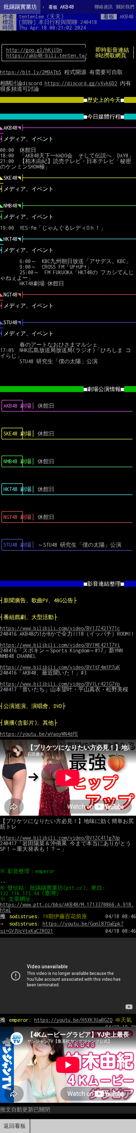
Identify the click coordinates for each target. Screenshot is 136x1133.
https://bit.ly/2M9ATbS (30, 72)
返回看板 (14, 1126)
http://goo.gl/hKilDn (34, 50)
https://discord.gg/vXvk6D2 (81, 83)
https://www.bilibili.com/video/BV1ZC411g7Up (60, 838)
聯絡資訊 (104, 7)
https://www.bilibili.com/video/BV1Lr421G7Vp (60, 684)
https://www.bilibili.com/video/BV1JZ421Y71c (60, 628)
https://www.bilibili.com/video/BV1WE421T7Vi (60, 645)
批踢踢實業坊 (20, 7)
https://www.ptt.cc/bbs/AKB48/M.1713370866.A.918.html (67, 907)
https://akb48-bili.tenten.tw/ (46, 55)
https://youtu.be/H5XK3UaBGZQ (73, 1020)
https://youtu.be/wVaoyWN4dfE (39, 734)
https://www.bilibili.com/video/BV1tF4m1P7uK (60, 667)
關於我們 (125, 7)
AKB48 (61, 7)
